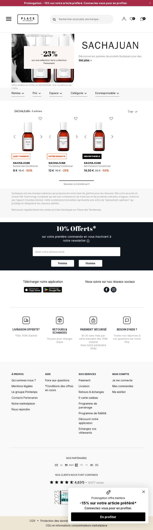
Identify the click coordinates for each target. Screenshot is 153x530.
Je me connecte (122, 380)
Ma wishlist (119, 391)
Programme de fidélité (92, 413)
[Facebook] (106, 289)
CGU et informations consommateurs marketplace (76, 525)
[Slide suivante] (41, 137)
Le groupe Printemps (25, 391)
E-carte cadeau (88, 397)
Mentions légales (22, 386)
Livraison (84, 386)
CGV (32, 520)
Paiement (84, 380)
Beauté (26, 36)
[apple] (33, 289)
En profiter (108, 517)
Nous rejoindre (21, 409)
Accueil (18, 36)
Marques (35, 36)
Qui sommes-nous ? (24, 380)
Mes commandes (122, 386)
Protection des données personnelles (64, 520)
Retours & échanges (91, 391)
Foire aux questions (57, 380)
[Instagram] (113, 289)
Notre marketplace (23, 403)
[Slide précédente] (14, 137)
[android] (52, 289)
